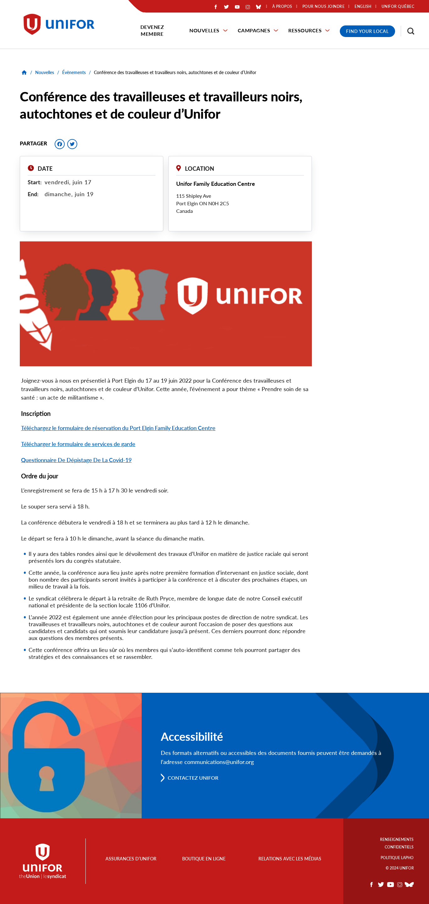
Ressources (305, 30)
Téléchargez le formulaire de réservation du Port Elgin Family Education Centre (118, 427)
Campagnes (254, 30)
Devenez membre (152, 30)
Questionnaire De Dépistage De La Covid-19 (76, 459)
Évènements (74, 72)
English (363, 6)
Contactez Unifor (193, 778)
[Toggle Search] (408, 31)
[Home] (62, 24)
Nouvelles (204, 30)
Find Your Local (367, 31)
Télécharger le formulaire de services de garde (78, 443)
